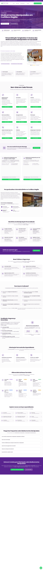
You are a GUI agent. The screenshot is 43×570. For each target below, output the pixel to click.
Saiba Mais (7, 106)
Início (14, 3)
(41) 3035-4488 (14, 23)
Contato (28, 3)
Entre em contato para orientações (18, 469)
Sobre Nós (17, 3)
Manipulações (22, 3)
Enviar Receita (37, 250)
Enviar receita (37, 147)
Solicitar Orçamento (38, 3)
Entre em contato (5, 23)
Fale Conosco (11, 179)
